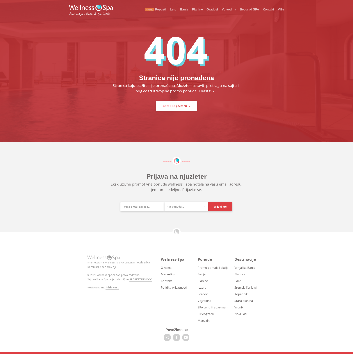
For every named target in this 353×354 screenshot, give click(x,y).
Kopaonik (241, 294)
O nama (166, 268)
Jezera (202, 287)
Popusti (160, 9)
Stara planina (243, 301)
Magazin (204, 321)
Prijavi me (220, 206)
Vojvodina (229, 9)
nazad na (175, 106)
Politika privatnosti (174, 287)
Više (281, 9)
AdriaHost (112, 287)
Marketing (168, 274)
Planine (197, 9)
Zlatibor (239, 274)
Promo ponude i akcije (213, 268)
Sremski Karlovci (245, 287)
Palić (237, 281)
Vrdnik (238, 307)
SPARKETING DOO (140, 279)
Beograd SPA (249, 9)
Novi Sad (240, 314)
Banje (184, 9)
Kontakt (268, 9)
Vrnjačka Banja (244, 268)
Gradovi (212, 9)
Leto (173, 9)
